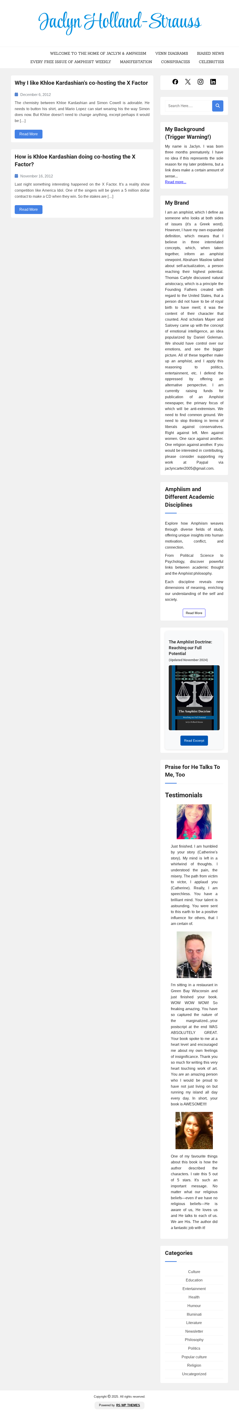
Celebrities (211, 62)
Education (194, 1280)
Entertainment (194, 1289)
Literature (194, 1323)
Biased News (210, 53)
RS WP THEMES (128, 1405)
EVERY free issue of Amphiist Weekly (70, 62)
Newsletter (194, 1331)
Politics (194, 1348)
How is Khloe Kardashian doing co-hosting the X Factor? (75, 160)
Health (194, 1297)
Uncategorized (194, 1374)
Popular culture (194, 1357)
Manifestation (136, 62)
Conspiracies (175, 62)
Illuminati (194, 1314)
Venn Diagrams (171, 53)
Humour (194, 1306)
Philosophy (194, 1340)
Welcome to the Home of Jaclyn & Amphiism (98, 53)
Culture (194, 1272)
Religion (194, 1365)
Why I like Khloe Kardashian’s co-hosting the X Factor (81, 83)
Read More (28, 134)
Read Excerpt (194, 740)
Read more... (175, 182)
